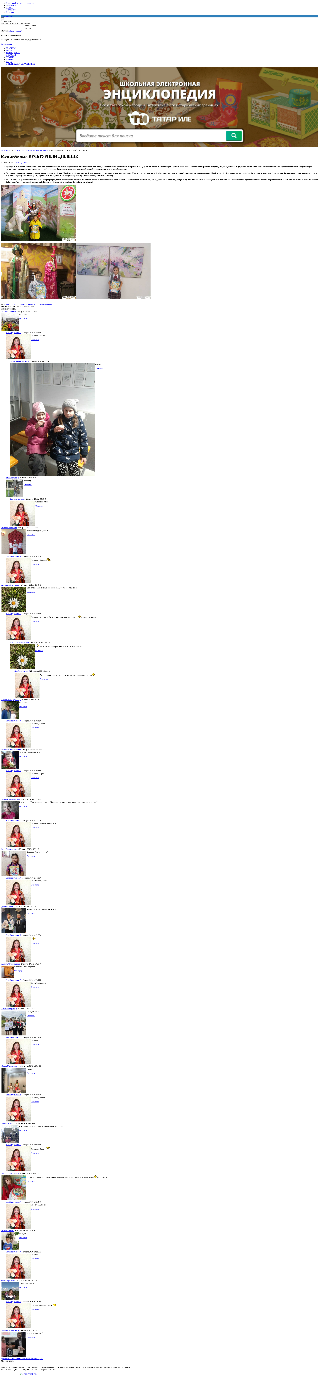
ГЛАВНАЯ (6, 150)
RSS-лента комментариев (32, 1359)
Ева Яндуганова (21, 162)
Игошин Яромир (8, 528)
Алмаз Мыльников (9, 1330)
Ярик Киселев (7, 1123)
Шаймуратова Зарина (10, 749)
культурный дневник (44, 304)
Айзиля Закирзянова (10, 799)
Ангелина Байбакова (10, 585)
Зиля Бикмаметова (9, 849)
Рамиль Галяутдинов (10, 700)
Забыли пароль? (15, 31)
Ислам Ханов (7, 1231)
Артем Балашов (8, 311)
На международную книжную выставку (31, 150)
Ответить (23, 318)
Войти (4, 31)
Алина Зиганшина (9, 1173)
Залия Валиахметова (19, 361)
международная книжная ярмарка (20, 304)
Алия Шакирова (8, 1009)
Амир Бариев (11, 478)
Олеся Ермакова (8, 1280)
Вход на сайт (6, 16)
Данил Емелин (7, 906)
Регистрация (6, 44)
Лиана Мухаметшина (10, 1066)
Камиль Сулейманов (10, 964)
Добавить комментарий (11, 1359)
